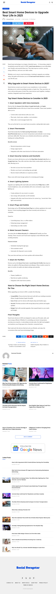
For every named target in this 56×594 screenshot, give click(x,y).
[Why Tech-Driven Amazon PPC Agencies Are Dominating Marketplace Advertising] (14, 374)
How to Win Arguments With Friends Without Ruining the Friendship (30, 462)
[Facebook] (3, 68)
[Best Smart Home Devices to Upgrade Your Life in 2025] (28, 43)
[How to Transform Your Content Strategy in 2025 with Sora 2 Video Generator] (14, 419)
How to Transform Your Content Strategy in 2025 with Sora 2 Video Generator (14, 428)
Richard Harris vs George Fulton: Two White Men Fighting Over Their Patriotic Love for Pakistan (30, 478)
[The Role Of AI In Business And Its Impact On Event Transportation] (14, 397)
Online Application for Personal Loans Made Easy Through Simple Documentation (29, 486)
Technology (6, 8)
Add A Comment (28, 436)
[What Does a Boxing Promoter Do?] (6, 511)
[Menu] (4, 2)
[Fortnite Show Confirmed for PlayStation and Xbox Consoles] (41, 374)
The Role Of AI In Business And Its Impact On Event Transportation (14, 406)
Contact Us (9, 582)
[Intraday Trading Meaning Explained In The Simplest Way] (6, 527)
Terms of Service (28, 585)
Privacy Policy (43, 582)
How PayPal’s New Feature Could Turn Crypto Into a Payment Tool (39, 406)
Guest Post (34, 582)
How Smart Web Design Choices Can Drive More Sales (26, 533)
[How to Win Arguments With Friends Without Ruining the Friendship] (6, 464)
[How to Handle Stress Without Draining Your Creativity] (6, 541)
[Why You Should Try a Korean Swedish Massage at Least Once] (6, 549)
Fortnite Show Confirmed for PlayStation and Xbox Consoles (40, 384)
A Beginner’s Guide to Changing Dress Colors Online (39, 428)
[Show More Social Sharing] (35, 23)
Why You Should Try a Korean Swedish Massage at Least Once (28, 547)
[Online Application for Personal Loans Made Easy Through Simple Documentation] (6, 488)
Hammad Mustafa (10, 19)
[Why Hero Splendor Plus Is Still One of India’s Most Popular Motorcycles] (6, 519)
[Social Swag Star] (28, 2)
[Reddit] (3, 79)
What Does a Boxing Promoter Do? (21, 509)
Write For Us (25, 582)
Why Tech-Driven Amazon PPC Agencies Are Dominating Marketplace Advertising (14, 384)
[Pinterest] (3, 75)
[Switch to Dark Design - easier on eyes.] (50, 2)
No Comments (25, 19)
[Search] (52, 2)
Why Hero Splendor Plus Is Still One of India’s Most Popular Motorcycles (31, 517)
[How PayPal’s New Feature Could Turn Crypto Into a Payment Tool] (41, 397)
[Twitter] (3, 71)
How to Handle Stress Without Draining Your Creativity (26, 539)
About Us (17, 582)
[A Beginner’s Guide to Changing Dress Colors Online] (41, 419)
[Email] (3, 83)
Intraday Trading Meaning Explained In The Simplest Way (27, 525)
